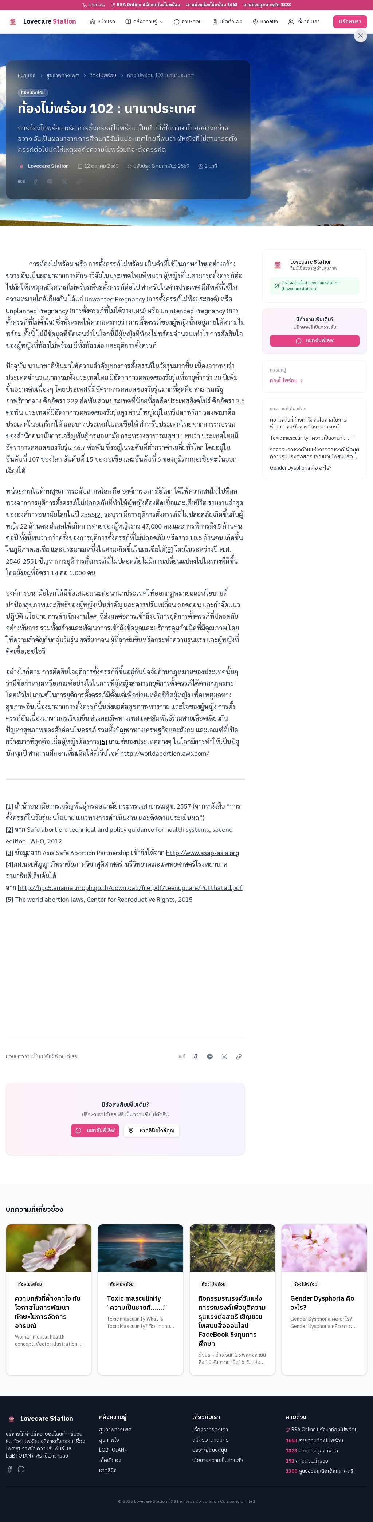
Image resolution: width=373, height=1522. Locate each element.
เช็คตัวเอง (231, 21)
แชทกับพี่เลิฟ (101, 1130)
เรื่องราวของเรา (210, 1430)
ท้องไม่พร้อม (103, 75)
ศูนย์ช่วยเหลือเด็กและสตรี (319, 1471)
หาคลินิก (269, 21)
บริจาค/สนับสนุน (209, 1450)
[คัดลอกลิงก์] (79, 181)
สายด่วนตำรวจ (307, 1461)
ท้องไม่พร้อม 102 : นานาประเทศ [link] (160, 75)
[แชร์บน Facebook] (35, 181)
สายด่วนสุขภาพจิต (312, 1451)
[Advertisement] (125, 968)
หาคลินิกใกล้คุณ (157, 1130)
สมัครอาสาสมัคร (210, 1440)
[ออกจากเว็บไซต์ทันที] (360, 35)
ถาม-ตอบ (192, 21)
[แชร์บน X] (64, 181)
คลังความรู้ (145, 21)
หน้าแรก (106, 21)
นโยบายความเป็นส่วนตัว (217, 1460)
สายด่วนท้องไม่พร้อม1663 (211, 5)
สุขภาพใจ (109, 1440)
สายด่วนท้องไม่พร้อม (314, 1440)
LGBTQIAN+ (113, 1450)
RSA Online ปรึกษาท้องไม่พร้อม (148, 5)
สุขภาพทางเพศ (62, 75)
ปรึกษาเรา (350, 21)
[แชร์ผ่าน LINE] (50, 181)
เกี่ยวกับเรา (308, 21)
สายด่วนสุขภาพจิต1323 (267, 5)
